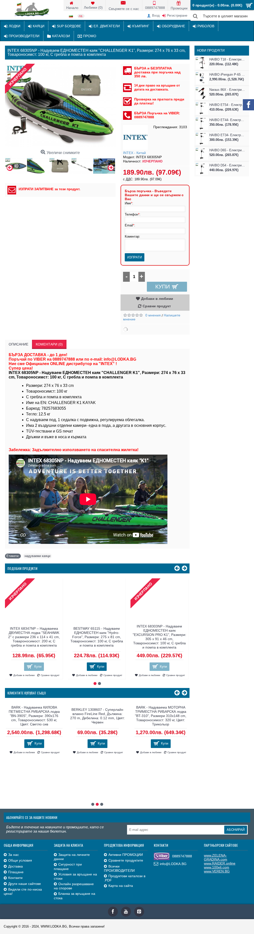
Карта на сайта (120, 886)
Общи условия (20, 860)
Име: (129, 203)
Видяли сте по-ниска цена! (23, 891)
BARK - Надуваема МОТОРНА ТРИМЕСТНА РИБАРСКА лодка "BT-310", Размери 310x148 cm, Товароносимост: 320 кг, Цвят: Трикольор (34, 715)
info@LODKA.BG (173, 864)
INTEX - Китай (134, 153)
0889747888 (182, 856)
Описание (18, 344)
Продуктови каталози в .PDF (124, 878)
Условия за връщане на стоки (75, 876)
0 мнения (153, 315)
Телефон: (132, 214)
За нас (13, 855)
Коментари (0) (49, 344)
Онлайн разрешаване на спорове (74, 886)
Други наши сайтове (24, 884)
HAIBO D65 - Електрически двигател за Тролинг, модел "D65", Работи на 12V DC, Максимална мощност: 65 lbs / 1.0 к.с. (227, 150)
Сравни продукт (157, 306)
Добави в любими (157, 299)
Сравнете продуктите (125, 860)
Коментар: (132, 236)
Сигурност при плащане (68, 866)
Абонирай (236, 830)
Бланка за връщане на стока (74, 896)
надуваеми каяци (37, 556)
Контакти (15, 878)
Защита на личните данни (72, 857)
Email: (130, 225)
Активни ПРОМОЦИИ (125, 855)
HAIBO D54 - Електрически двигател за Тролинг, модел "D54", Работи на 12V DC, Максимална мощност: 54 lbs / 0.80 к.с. (227, 165)
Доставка (15, 866)
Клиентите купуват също (26, 692)
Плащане (16, 872)
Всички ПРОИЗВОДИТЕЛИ (119, 868)
